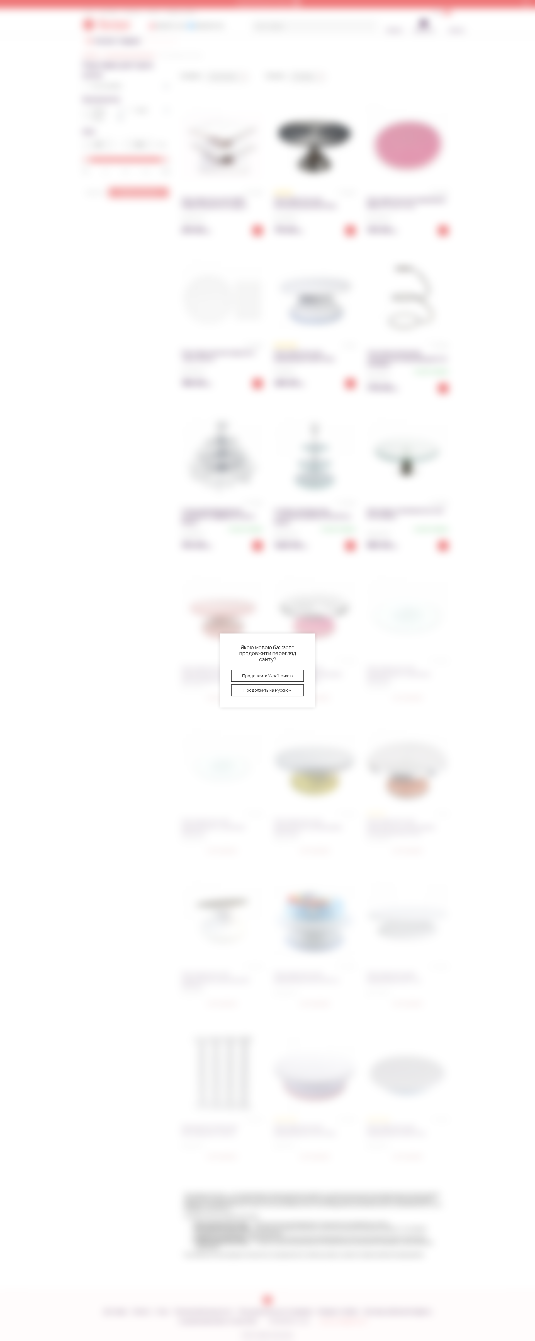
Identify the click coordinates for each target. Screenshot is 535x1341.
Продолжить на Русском (267, 690)
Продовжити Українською (267, 675)
